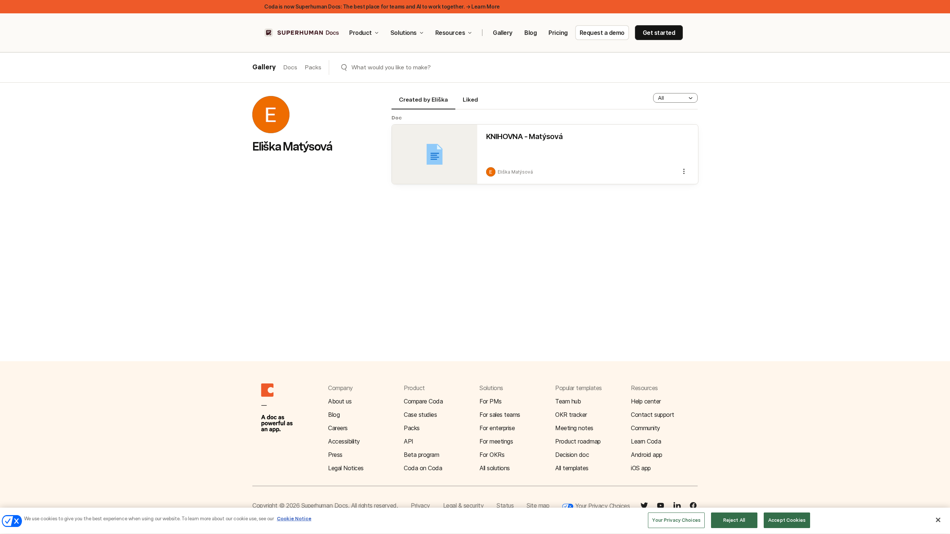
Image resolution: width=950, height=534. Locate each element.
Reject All (734, 520)
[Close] (938, 520)
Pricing (558, 32)
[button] (675, 98)
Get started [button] (659, 32)
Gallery (502, 32)
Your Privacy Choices (601, 506)
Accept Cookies (787, 520)
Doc (397, 118)
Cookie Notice (294, 518)
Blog (530, 32)
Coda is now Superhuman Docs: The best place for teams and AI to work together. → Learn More (382, 6)
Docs (290, 67)
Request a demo (602, 32)
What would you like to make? (391, 67)
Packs (313, 67)
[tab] (423, 102)
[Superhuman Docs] (302, 32)
